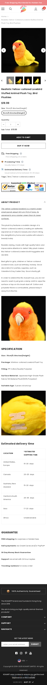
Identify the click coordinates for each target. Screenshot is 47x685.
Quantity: (5, 120)
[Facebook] (16, 653)
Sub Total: (5, 129)
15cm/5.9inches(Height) (14, 113)
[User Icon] (35, 9)
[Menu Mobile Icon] (2, 9)
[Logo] (23, 9)
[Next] (43, 50)
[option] (23, 50)
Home (4, 16)
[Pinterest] (25, 653)
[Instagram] (20, 653)
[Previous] (3, 50)
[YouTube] (30, 653)
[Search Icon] (13, 9)
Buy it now (23, 145)
